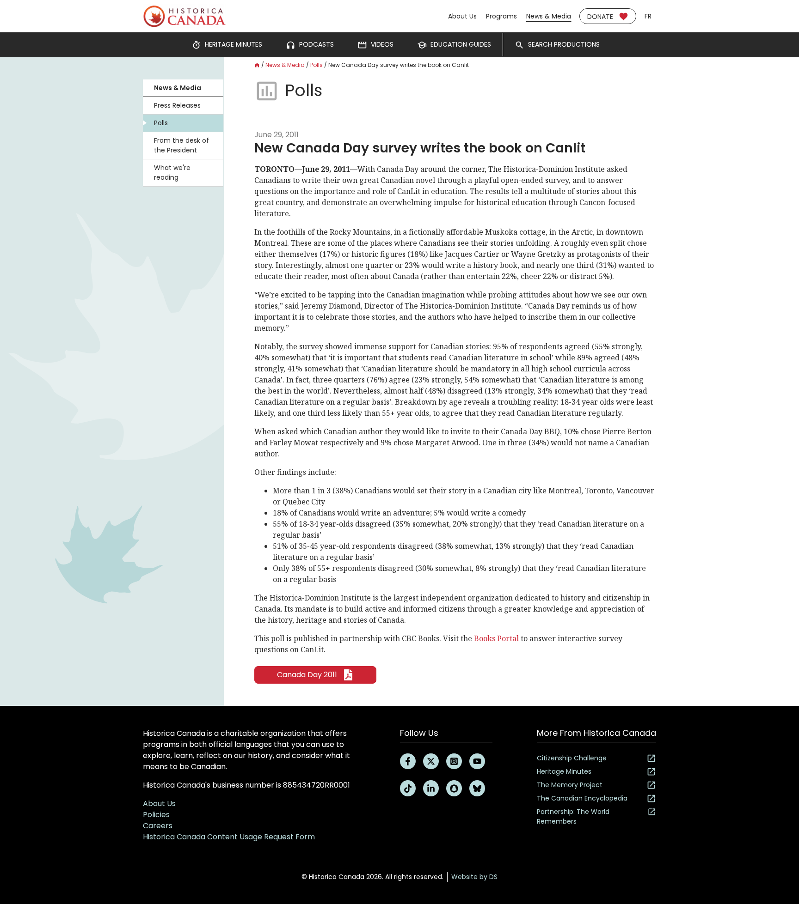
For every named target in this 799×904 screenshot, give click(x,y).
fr (648, 16)
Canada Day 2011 (307, 674)
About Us (462, 16)
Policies (156, 814)
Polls (161, 122)
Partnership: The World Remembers (573, 816)
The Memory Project (569, 784)
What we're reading (172, 172)
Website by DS (474, 876)
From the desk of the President (181, 145)
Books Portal (496, 638)
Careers (157, 825)
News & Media (548, 16)
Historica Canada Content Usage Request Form (229, 836)
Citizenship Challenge (572, 758)
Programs (501, 16)
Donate (600, 16)
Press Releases (177, 105)
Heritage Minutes (564, 771)
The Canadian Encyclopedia (582, 798)
